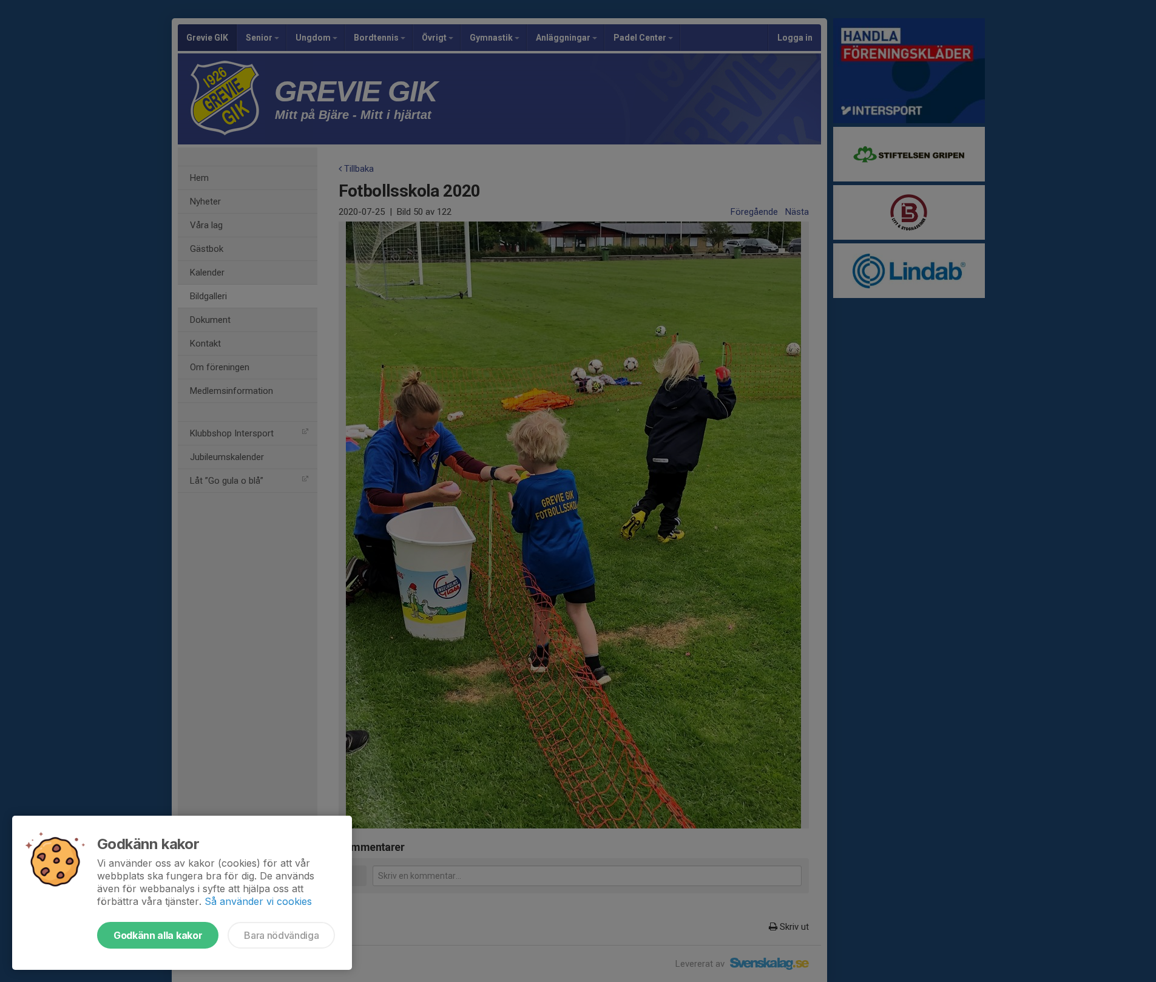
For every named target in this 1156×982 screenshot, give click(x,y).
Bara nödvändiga (281, 935)
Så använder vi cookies (258, 901)
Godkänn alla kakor (157, 935)
